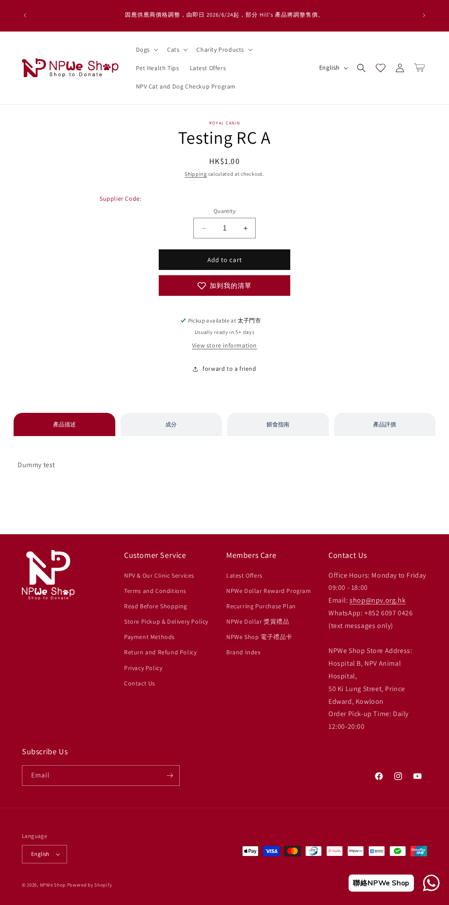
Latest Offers (244, 575)
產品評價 (384, 424)
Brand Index (243, 652)
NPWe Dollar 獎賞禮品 (257, 621)
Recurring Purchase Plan (261, 606)
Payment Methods (149, 637)
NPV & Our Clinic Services (159, 575)
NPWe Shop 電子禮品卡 (259, 637)
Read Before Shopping (155, 606)
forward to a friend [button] (229, 369)
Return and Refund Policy (160, 652)
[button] (146, 49)
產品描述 (64, 424)
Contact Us (139, 683)
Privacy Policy (143, 668)
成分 (171, 424)
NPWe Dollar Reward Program (268, 591)
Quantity (224, 211)
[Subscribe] (169, 775)
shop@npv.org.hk (377, 600)
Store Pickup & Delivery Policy (166, 621)
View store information (224, 345)
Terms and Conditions (155, 591)
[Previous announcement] (25, 15)
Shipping (196, 173)
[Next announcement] (424, 15)
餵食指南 (278, 424)
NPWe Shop (53, 885)
